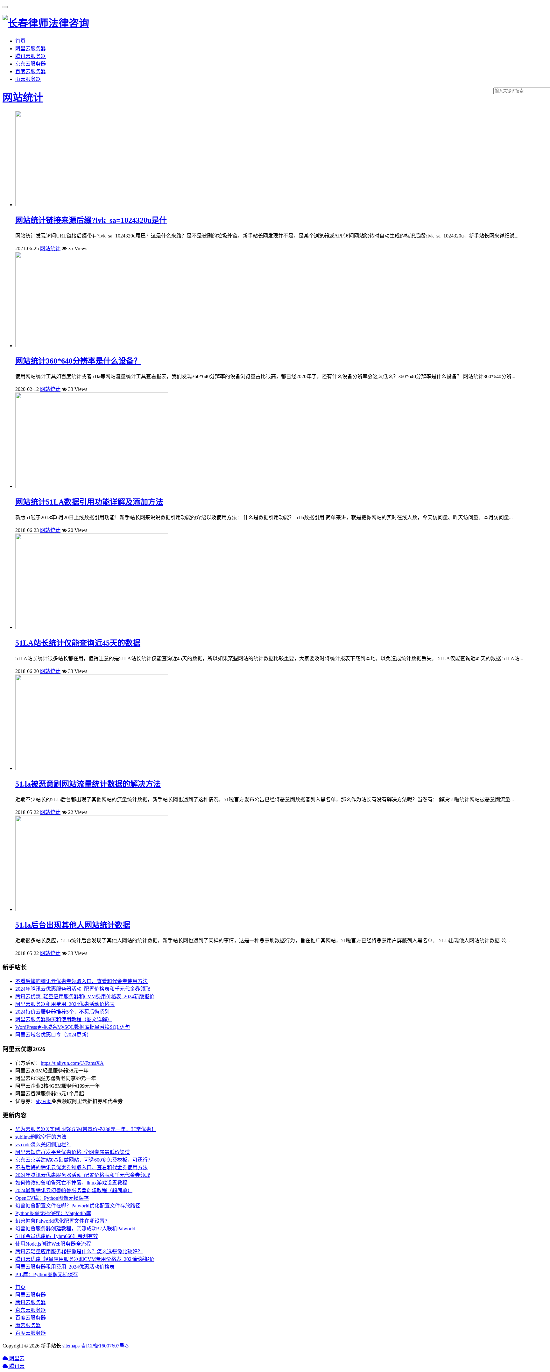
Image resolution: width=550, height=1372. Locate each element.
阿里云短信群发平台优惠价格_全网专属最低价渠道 (72, 1152)
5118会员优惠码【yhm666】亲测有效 (56, 1236)
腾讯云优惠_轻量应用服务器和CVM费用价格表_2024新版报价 (84, 996)
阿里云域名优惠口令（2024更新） (53, 1034)
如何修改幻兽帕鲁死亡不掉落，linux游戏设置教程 (71, 1182)
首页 (20, 41)
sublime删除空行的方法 (41, 1137)
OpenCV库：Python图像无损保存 (52, 1198)
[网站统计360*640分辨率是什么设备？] (91, 345)
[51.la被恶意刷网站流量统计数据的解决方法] (91, 768)
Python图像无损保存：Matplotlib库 (53, 1213)
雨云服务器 (28, 79)
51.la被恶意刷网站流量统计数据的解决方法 (88, 784)
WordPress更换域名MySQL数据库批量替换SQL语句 (72, 1027)
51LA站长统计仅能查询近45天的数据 (77, 643)
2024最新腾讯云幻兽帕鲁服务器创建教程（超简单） (73, 1190)
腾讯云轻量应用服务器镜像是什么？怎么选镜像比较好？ (79, 1251)
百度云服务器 (30, 71)
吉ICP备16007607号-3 (105, 1345)
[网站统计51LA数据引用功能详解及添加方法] (91, 486)
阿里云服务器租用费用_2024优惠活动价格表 (65, 1004)
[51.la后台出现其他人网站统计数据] (91, 909)
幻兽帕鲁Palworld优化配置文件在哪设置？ (62, 1221)
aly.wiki (44, 1101)
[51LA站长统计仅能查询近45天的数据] (91, 627)
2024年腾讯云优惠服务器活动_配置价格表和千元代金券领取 (82, 989)
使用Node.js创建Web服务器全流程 (53, 1244)
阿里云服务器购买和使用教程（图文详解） (63, 1019)
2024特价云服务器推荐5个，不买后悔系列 (62, 1012)
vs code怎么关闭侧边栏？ (43, 1144)
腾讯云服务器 (30, 56)
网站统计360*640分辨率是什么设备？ (78, 361)
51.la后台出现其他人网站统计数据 (72, 925)
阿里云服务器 (30, 48)
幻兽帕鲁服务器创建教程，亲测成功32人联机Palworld (75, 1228)
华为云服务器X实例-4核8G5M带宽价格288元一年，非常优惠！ (85, 1129)
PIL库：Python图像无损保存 (46, 1274)
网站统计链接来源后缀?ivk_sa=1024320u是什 (91, 220)
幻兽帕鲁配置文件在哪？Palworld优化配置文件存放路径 (77, 1205)
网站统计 (23, 97)
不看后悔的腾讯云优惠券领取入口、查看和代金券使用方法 (81, 981)
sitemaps (71, 1345)
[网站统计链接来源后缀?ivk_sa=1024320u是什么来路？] (91, 204)
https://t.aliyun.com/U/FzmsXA (72, 1063)
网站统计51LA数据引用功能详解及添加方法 (89, 502)
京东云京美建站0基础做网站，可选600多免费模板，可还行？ (84, 1160)
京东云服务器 (30, 64)
